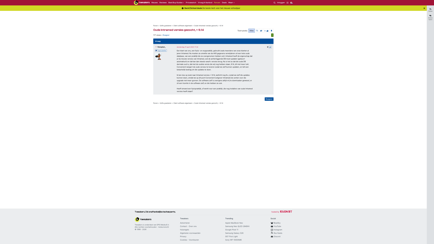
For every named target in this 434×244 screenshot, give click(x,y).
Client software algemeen (182, 26)
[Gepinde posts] (271, 30)
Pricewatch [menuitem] (191, 3)
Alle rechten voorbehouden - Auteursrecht (152, 227)
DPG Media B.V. (163, 225)
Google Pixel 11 (231, 230)
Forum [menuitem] (217, 3)
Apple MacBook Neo (234, 223)
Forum (155, 26)
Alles (252, 30)
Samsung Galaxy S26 (234, 233)
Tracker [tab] (430, 11)
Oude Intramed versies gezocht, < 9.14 (208, 26)
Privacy (183, 236)
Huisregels (184, 230)
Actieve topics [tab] (430, 18)
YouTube (277, 226)
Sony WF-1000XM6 (233, 240)
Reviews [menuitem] (163, 3)
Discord (277, 236)
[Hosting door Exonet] (281, 212)
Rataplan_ (162, 47)
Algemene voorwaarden (190, 233)
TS (257, 30)
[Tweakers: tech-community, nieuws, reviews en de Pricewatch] (142, 2)
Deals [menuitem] (224, 3)
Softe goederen (165, 26)
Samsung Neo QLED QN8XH (237, 226)
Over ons (193, 226)
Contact (183, 226)
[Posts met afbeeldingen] (261, 30)
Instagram (278, 230)
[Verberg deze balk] (424, 8)
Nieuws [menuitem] (154, 3)
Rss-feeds (278, 233)
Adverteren (185, 223)
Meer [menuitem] (230, 3)
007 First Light (231, 236)
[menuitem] (274, 2)
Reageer (166, 35)
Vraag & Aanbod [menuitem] (205, 3)
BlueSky (277, 223)
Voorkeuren (194, 240)
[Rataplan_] (158, 56)
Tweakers (139, 225)
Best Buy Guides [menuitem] (175, 3)
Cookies (183, 240)
